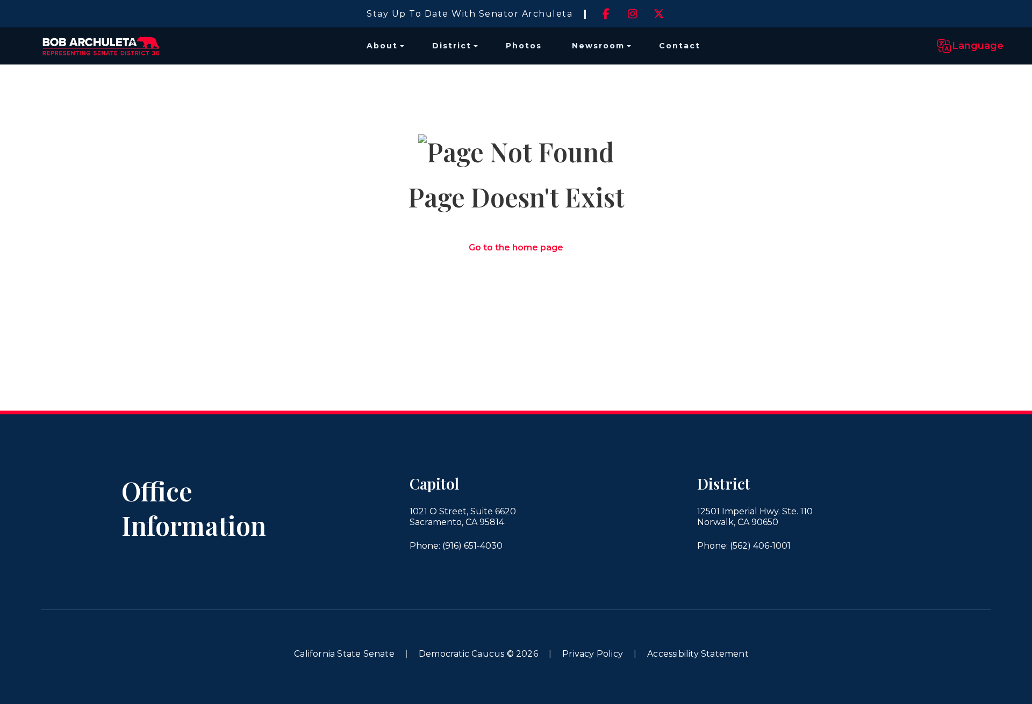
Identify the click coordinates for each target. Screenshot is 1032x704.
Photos (524, 46)
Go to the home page (516, 247)
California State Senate (344, 654)
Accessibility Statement (698, 654)
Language (978, 46)
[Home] (101, 46)
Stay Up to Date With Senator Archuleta (469, 14)
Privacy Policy (592, 654)
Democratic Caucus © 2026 (478, 654)
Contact (679, 46)
